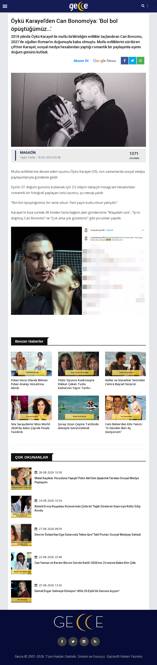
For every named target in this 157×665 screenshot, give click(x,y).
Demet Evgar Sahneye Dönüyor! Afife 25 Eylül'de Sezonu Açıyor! (77, 591)
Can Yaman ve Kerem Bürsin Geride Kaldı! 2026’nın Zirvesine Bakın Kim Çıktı (85, 562)
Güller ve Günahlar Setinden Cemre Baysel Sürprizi (125, 382)
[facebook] (62, 641)
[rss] (95, 641)
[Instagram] (84, 641)
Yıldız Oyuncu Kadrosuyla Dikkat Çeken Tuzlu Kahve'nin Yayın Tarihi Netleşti (76, 384)
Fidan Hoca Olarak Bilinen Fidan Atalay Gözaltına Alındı (29, 384)
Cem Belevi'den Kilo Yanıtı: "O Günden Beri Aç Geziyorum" (123, 428)
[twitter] (73, 641)
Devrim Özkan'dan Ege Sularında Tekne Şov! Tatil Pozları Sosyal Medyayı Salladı (88, 534)
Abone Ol (81, 60)
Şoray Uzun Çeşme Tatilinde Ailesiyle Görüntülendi (78, 426)
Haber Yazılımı (131, 656)
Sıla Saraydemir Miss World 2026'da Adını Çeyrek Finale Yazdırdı (30, 428)
